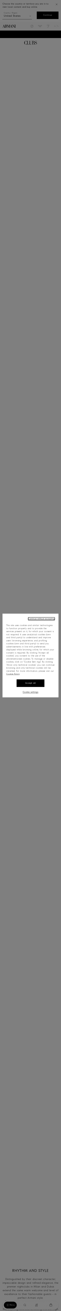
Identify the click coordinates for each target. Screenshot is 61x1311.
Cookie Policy (13, 674)
